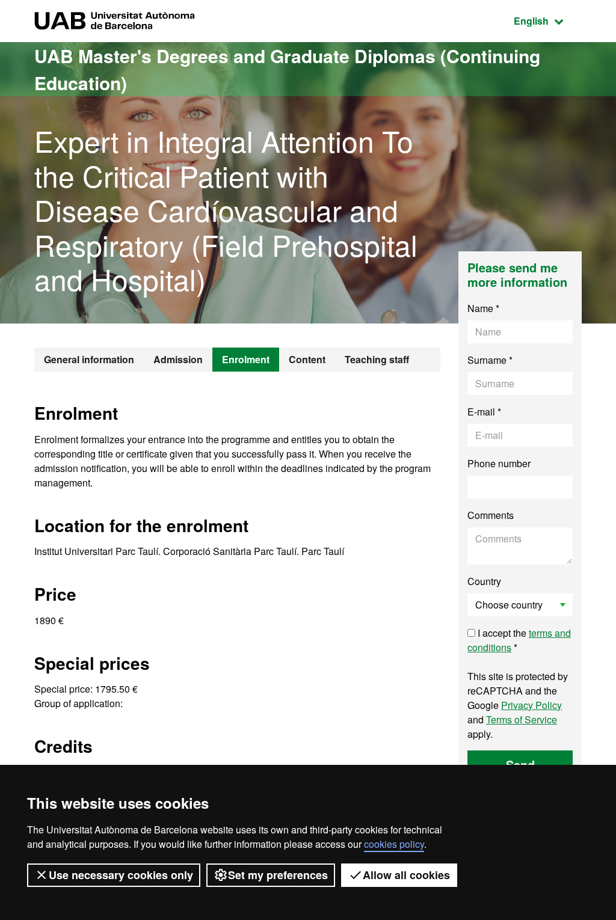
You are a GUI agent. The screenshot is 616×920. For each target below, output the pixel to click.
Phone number (499, 463)
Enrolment (246, 359)
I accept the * (519, 640)
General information (89, 359)
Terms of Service (521, 719)
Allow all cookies (406, 875)
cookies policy (394, 844)
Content (307, 359)
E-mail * (484, 412)
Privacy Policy (531, 705)
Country (484, 581)
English (548, 20)
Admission (178, 359)
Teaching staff (377, 359)
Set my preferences (278, 875)
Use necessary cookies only (121, 875)
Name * (483, 308)
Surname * (490, 360)
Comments (490, 515)
